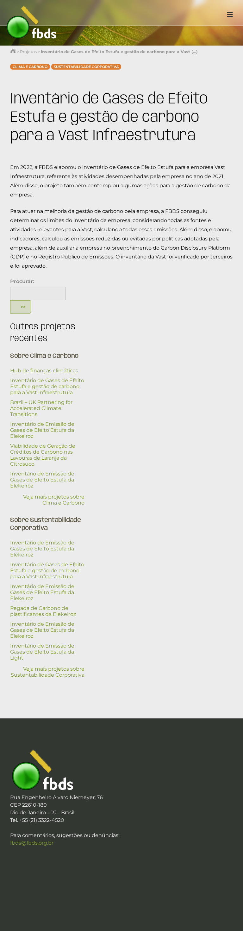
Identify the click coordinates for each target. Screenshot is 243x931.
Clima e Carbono (30, 67)
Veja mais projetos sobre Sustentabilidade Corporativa (47, 672)
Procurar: (22, 281)
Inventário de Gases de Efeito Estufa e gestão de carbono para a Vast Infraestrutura (47, 386)
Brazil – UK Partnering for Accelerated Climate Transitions (41, 408)
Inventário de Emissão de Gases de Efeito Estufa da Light (42, 652)
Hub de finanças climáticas (44, 371)
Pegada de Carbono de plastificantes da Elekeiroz (43, 611)
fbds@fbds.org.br (31, 843)
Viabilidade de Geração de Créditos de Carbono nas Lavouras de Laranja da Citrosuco (42, 455)
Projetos (28, 51)
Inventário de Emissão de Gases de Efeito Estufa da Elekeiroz (42, 430)
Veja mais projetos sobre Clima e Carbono (53, 500)
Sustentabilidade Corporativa (86, 67)
